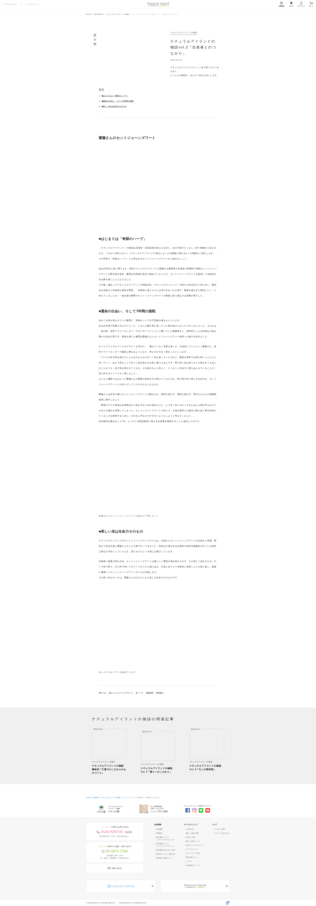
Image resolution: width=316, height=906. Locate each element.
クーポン (189, 861)
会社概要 (159, 829)
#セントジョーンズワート (121, 693)
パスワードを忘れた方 (222, 833)
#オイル (102, 693)
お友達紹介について (193, 865)
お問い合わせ (116, 868)
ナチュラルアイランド (32, 4)
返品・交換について (193, 841)
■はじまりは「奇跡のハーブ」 (115, 96)
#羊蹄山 (160, 693)
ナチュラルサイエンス (10, 4)
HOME (89, 14)
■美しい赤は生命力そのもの (114, 106)
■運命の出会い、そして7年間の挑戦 (118, 101)
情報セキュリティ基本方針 (165, 854)
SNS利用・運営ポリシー (164, 858)
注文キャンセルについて (194, 845)
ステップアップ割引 (193, 853)
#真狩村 (149, 693)
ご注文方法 (190, 829)
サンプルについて (192, 849)
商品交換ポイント (192, 857)
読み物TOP (99, 14)
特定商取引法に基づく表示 (165, 850)
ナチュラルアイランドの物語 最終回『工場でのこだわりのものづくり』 (109, 769)
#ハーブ (139, 693)
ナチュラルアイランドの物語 (118, 14)
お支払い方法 (190, 837)
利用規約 (159, 833)
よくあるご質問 (219, 829)
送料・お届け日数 (192, 833)
